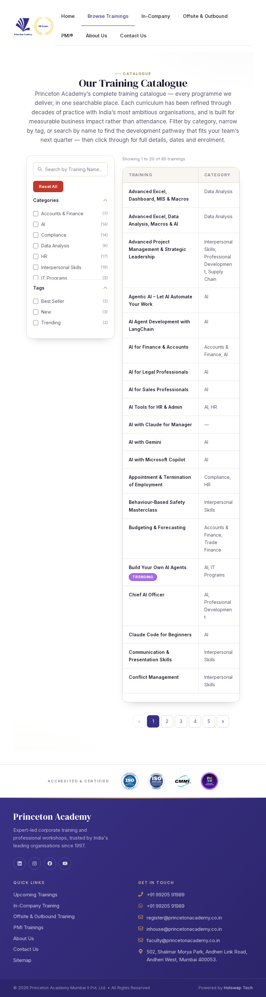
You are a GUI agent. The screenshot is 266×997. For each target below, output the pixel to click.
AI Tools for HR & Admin (155, 407)
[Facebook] (50, 863)
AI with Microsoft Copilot (157, 459)
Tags (38, 288)
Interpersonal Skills (74, 267)
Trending (74, 322)
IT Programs (74, 278)
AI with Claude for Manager (160, 424)
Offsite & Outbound (205, 16)
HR (74, 256)
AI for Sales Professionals (158, 389)
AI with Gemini (145, 442)
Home (68, 16)
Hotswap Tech (238, 987)
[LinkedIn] (19, 863)
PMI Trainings (28, 927)
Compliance (74, 235)
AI (74, 224)
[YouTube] (65, 863)
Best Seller (74, 301)
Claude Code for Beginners (160, 634)
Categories (46, 200)
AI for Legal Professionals (158, 372)
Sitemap (22, 960)
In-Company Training (36, 906)
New (74, 312)
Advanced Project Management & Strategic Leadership (157, 249)
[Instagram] (35, 863)
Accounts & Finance (74, 213)
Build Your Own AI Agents (158, 567)
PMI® (67, 36)
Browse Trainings (108, 16)
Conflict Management (154, 677)
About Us (96, 36)
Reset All (48, 186)
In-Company (155, 16)
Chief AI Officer (146, 594)
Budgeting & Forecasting (157, 527)
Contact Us (133, 36)
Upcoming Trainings (35, 894)
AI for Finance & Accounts (158, 347)
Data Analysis (74, 245)
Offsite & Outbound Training (44, 916)
